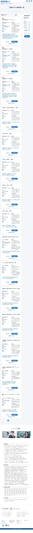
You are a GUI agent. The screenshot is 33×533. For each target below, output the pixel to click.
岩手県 (16, 490)
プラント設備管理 (10, 453)
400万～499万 (13, 499)
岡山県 (7, 492)
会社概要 (4, 521)
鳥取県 (14, 492)
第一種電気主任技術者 (24, 476)
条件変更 (29, 25)
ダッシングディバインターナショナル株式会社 (23, 513)
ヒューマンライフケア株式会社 (6, 515)
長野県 (16, 491)
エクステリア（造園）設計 (7, 457)
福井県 (12, 491)
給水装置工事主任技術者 (7, 476)
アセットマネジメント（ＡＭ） (23, 459)
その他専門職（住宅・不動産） (24, 462)
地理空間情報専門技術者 (7, 480)
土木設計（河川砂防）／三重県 (7, 159)
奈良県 (7, 490)
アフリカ (14, 495)
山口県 (10, 492)
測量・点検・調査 (6, 454)
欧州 (5, 495)
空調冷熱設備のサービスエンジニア (8, 19)
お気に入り (8, 41)
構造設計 (11, 445)
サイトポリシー (20, 521)
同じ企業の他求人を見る (11, 43)
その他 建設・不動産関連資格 (24, 484)
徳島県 (16, 492)
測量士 (23, 479)
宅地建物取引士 (6, 483)
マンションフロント (6, 459)
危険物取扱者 (6, 475)
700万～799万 (25, 499)
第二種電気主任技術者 (7, 478)
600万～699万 (21, 499)
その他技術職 (10, 458)
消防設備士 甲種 (10, 475)
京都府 (5, 490)
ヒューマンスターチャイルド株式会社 (6, 514)
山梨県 (14, 491)
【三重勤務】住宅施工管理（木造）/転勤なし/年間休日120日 (11, 341)
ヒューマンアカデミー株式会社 (6, 513)
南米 (8, 495)
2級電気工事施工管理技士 (7, 469)
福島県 (25, 490)
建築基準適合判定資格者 (21, 483)
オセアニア (10, 495)
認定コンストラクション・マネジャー (9, 479)
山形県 (23, 490)
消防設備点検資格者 (20, 475)
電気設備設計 (17, 445)
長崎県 (25, 492)
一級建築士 (21, 471)
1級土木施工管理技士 (19, 466)
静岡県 (21, 491)
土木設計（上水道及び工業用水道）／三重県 (10, 107)
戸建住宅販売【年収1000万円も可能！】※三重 (10, 236)
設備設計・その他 (25, 445)
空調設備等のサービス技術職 (7, 48)
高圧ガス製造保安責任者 (24, 474)
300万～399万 (8, 499)
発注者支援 (26, 453)
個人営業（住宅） (17, 462)
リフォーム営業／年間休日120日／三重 (9, 262)
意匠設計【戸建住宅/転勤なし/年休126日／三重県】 (11, 314)
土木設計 (14, 445)
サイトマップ (27, 520)
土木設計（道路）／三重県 (6, 211)
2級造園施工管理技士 (7, 471)
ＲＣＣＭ (21, 479)
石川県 (10, 491)
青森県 (14, 490)
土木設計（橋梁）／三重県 (6, 133)
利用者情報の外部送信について (12, 522)
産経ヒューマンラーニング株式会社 (21, 514)
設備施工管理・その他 (20, 449)
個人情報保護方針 (12, 520)
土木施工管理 (6, 449)
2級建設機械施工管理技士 (14, 470)
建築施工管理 (17, 448)
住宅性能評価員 (6, 484)
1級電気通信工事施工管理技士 (15, 469)
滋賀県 (10, 490)
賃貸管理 (17, 459)
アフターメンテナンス (22, 448)
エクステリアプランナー (17, 471)
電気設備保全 (20, 458)
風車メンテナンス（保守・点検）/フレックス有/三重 (11, 395)
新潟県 (5, 491)
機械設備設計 (21, 445)
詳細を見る (14, 41)
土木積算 (20, 453)
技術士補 (18, 479)
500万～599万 (17, 499)
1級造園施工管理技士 (21, 470)
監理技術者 (11, 471)
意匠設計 (8, 445)
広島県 (5, 492)
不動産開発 (14, 459)
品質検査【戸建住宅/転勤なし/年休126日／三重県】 (11, 288)
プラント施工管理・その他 (7, 452)
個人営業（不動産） (11, 462)
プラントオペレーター (24, 452)
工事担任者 (18, 478)
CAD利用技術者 (6, 474)
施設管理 (14, 453)
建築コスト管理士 (25, 478)
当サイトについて (5, 520)
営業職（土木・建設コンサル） (20, 457)
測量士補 (26, 479)
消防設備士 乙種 (15, 475)
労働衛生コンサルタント (17, 484)
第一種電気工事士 (13, 476)
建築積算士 (21, 478)
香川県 (23, 492)
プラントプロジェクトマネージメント (16, 452)
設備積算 (23, 453)
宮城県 (19, 490)
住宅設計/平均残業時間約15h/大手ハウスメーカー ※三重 (11, 368)
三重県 (25, 18)
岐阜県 (19, 491)
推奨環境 (19, 520)
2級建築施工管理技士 (13, 466)
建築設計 (5, 445)
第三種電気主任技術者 (13, 478)
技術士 (15, 479)
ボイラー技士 (25, 475)
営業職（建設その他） (15, 458)
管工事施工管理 (15, 449)
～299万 (5, 499)
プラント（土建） (6, 448)
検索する (27, 36)
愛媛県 (21, 492)
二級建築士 (25, 471)
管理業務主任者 (11, 483)
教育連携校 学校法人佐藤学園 (21, 515)
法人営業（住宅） (6, 462)
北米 (6, 495)
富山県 (7, 491)
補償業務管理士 (17, 480)
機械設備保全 (24, 458)
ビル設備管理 (6, 453)
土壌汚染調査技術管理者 (23, 480)
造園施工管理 (25, 449)
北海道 (12, 490)
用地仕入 (11, 459)
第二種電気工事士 (18, 476)
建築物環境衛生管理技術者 (17, 474)
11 (12, 420)
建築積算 (17, 453)
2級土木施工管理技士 (24, 466)
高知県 (19, 492)
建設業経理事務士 (11, 484)
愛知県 (23, 491)
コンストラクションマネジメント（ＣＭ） (14, 454)
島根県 (12, 492)
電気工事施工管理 (10, 449)
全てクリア (28, 18)
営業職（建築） (14, 457)
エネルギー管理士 (11, 474)
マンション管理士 (15, 483)
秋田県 (21, 490)
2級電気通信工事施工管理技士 (23, 469)
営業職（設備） (6, 458)
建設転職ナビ (2, 3)
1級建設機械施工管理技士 (7, 470)
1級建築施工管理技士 (7, 466)
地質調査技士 (12, 480)
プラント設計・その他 (12, 448)
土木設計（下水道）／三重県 (7, 185)
